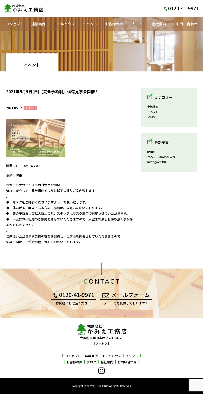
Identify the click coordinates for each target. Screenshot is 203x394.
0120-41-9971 (76, 295)
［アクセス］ (101, 343)
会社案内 (159, 23)
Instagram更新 (157, 162)
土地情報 (152, 107)
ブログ (136, 23)
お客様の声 (114, 23)
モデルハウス (64, 23)
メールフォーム (130, 295)
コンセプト (14, 23)
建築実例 (38, 23)
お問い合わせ (186, 23)
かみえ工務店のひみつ (161, 157)
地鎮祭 (151, 152)
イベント (90, 23)
